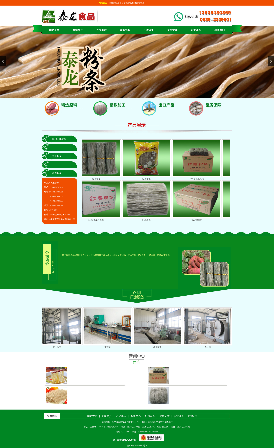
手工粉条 (57, 156)
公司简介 (78, 30)
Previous (3, 61)
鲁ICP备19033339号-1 (137, 445)
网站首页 (54, 30)
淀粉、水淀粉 (59, 139)
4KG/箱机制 (156, 220)
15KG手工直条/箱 (157, 179)
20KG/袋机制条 (207, 220)
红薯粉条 (107, 179)
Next (271, 61)
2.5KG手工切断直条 (207, 179)
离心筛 (169, 347)
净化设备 (118, 347)
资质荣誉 (172, 30)
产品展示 (101, 30)
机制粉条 (57, 173)
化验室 (68, 347)
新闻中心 (125, 30)
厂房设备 (149, 30)
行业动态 (196, 30)
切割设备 (219, 347)
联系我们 (220, 30)
